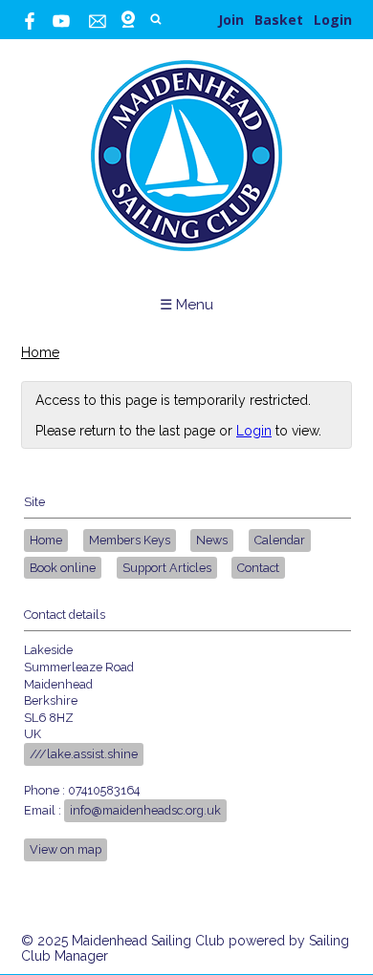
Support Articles (166, 568)
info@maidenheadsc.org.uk (145, 810)
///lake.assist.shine (84, 754)
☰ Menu (186, 304)
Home (40, 352)
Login (333, 20)
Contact (258, 568)
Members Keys (129, 540)
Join (231, 20)
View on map (65, 849)
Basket (278, 20)
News (212, 540)
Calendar (279, 540)
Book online (63, 568)
